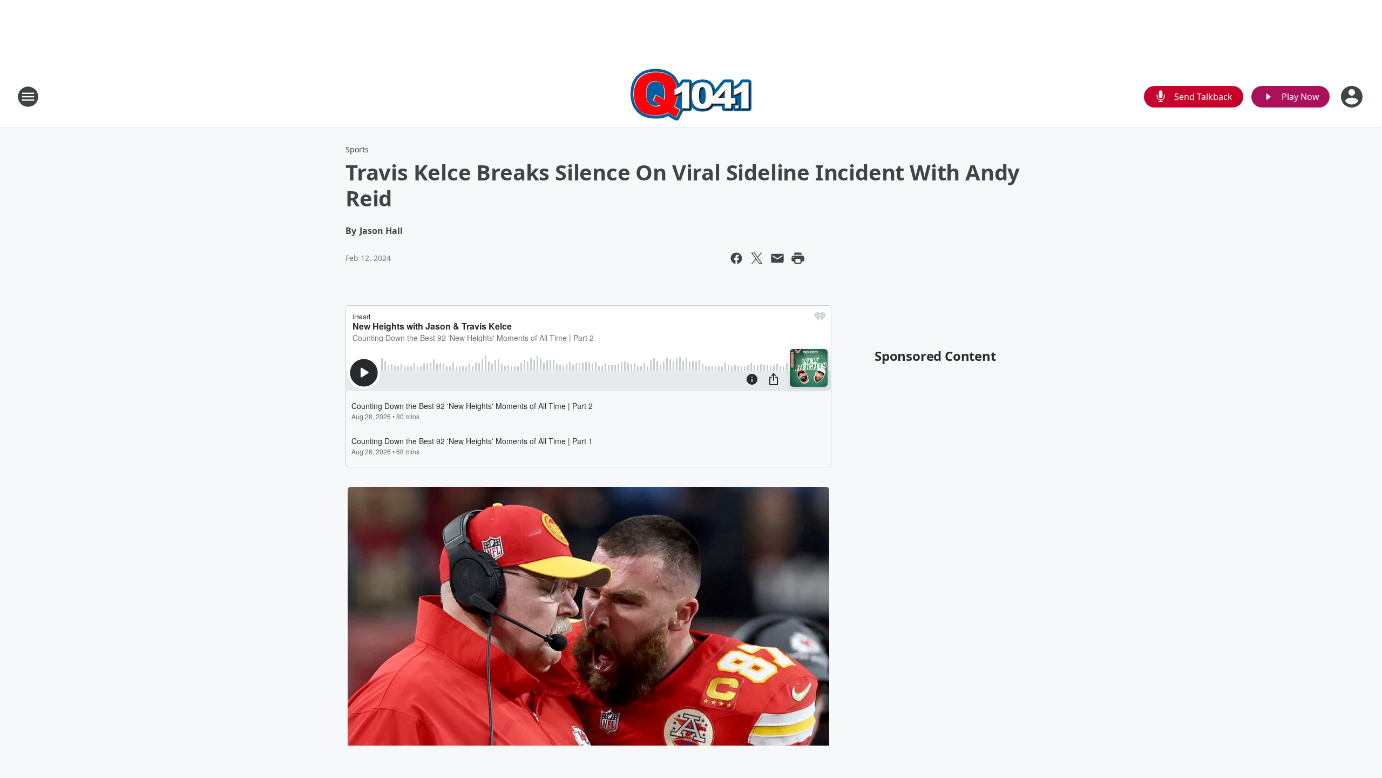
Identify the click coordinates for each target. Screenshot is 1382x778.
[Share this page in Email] (777, 258)
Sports (357, 149)
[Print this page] (797, 258)
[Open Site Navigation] (28, 97)
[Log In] (1353, 97)
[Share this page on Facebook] (736, 258)
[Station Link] (691, 96)
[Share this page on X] (756, 258)
